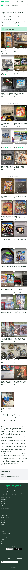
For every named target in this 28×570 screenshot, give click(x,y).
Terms (2, 529)
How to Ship (4, 515)
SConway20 (17, 163)
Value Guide (3, 511)
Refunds (3, 501)
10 (20, 415)
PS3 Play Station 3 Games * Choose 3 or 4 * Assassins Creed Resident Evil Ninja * (6, 339)
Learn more (21, 491)
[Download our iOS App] (9, 549)
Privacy (2, 531)
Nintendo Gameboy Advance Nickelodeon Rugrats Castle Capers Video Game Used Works (7, 167)
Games (24, 16)
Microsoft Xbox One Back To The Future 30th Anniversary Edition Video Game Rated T (7, 266)
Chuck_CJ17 (17, 235)
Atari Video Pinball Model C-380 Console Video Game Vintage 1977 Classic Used (6, 122)
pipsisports (17, 357)
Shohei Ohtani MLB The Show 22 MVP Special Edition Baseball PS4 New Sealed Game (7, 238)
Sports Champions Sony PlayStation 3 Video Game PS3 (20, 266)
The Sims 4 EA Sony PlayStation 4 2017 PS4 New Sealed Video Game (20, 217)
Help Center (3, 506)
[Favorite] (12, 33)
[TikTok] (16, 494)
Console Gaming (18, 16)
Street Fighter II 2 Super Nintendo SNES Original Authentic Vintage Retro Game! (6, 382)
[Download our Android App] (18, 549)
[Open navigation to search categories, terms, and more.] (2, 5)
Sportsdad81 (4, 46)
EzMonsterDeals (5, 142)
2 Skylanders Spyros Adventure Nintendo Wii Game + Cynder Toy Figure (7, 145)
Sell (18, 1)
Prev (4, 415)
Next (23, 415)
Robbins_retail (17, 262)
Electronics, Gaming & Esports (7, 16)
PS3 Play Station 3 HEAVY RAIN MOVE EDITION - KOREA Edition (20, 339)
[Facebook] (6, 494)
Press (2, 539)
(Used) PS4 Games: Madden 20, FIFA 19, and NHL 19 (7, 49)
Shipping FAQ (4, 499)
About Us (3, 522)
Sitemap (3, 541)
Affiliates (3, 526)
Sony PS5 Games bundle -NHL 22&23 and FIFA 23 (20, 49)
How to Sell (3, 513)
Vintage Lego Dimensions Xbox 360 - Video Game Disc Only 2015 (20, 145)
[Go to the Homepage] (5, 1)
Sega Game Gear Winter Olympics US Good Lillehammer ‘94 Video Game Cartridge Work (20, 94)
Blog (2, 543)
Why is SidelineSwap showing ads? (14, 103)
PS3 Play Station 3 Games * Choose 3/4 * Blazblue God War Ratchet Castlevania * (6, 312)
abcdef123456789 (18, 285)
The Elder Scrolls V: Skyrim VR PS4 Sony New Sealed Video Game (20, 195)
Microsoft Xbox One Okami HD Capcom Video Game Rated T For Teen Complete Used (20, 122)
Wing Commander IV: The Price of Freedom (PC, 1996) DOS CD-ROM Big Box (20, 382)
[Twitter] (12, 494)
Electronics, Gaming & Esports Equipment (10, 476)
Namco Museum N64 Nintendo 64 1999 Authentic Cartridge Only (20, 238)
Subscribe (23, 561)
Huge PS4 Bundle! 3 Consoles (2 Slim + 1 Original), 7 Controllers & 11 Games (20, 289)
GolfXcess (3, 308)
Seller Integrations (5, 517)
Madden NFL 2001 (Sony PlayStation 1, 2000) (6, 72)
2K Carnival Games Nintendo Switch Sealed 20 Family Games (7, 195)
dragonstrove (17, 69)
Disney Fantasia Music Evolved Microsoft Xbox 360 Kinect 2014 (7, 217)
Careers (3, 524)
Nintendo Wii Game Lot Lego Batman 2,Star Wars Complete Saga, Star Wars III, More (20, 360)
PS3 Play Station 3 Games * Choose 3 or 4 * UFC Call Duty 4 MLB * (20, 312)
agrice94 (3, 90)
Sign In (25, 1)
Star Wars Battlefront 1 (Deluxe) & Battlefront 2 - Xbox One (20, 72)
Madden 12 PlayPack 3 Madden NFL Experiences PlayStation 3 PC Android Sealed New (19, 167)
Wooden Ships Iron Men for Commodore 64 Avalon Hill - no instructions (7, 409)
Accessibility (4, 537)
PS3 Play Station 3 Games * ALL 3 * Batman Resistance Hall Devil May (6, 360)
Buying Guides (21, 493)
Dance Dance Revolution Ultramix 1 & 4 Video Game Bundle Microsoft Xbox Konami (7, 289)
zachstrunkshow (5, 69)
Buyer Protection (5, 503)
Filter (5, 22)
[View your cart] (22, 2)
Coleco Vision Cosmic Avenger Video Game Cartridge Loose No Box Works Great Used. (7, 94)
